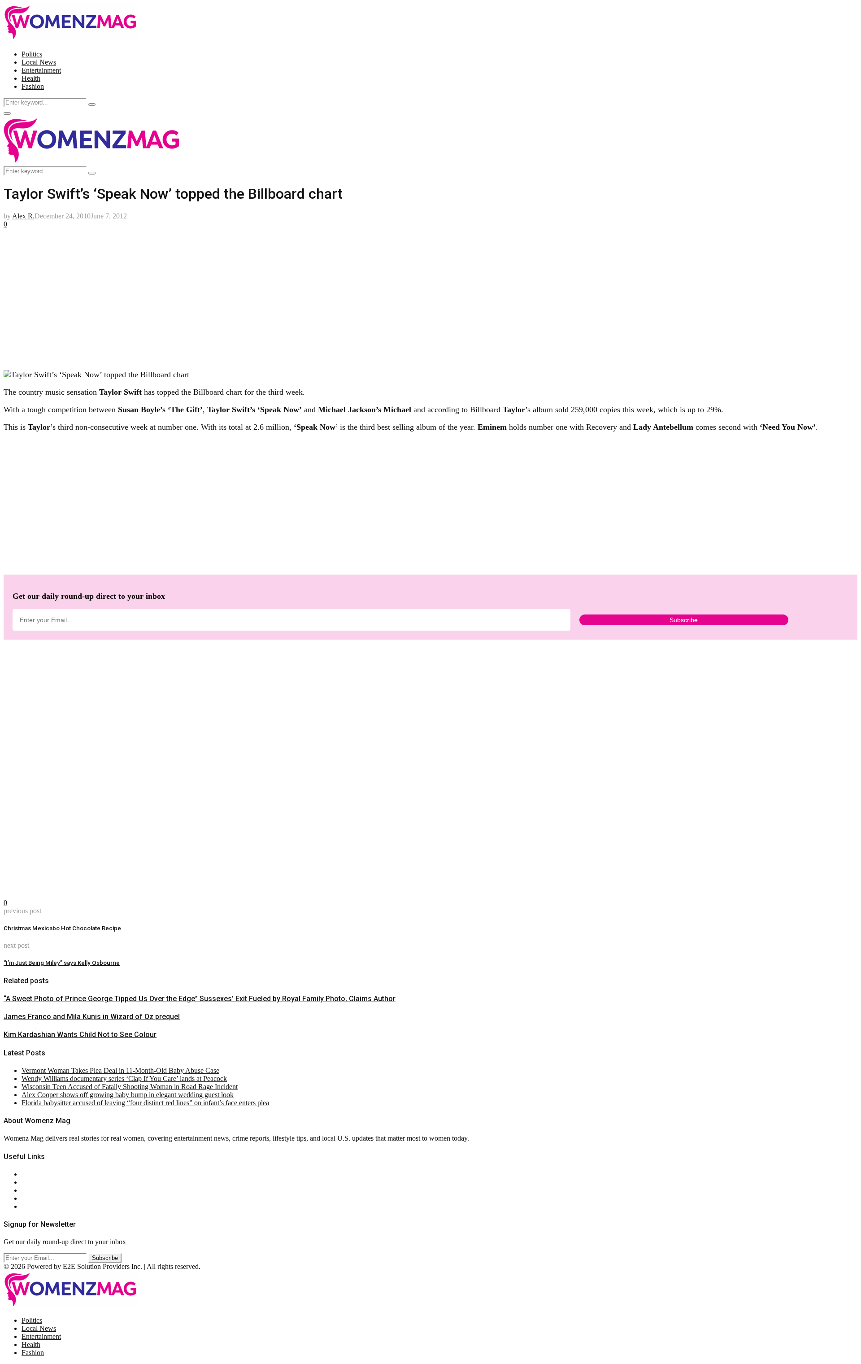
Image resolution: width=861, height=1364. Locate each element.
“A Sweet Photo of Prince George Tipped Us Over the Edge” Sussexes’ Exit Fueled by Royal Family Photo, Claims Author (200, 998)
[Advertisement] (273, 299)
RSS (28, 1206)
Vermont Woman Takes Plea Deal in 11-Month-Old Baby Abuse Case (120, 1070)
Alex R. (23, 216)
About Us (35, 1174)
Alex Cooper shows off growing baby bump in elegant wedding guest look (128, 1094)
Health (31, 78)
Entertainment (41, 70)
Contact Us (37, 1182)
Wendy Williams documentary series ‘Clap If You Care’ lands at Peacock (124, 1078)
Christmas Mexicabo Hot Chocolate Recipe (62, 928)
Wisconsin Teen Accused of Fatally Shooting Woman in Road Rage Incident (130, 1086)
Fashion (33, 86)
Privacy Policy (42, 1190)
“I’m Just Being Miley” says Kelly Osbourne (62, 962)
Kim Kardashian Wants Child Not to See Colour (80, 1034)
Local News (39, 62)
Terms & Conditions (50, 1198)
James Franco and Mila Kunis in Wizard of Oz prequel (92, 1016)
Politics (32, 54)
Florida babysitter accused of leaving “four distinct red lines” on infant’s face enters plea (145, 1103)
